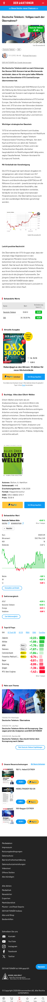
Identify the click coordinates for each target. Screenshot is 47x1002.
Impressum (7, 847)
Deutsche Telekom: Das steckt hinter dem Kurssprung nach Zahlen (20, 740)
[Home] (27, 999)
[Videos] (4, 999)
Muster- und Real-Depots (13, 906)
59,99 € (21, 821)
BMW (4, 645)
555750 (5, 523)
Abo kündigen (8, 876)
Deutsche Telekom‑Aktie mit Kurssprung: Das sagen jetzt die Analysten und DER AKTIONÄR (22, 729)
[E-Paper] (19, 999)
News (23, 645)
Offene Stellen (8, 872)
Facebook (12, 951)
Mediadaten (7, 843)
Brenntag (5, 664)
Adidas (4, 641)
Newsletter (7, 894)
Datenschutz (7, 855)
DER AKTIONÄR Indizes (12, 911)
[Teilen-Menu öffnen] (35, 999)
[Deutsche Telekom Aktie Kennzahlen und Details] (23, 560)
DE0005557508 (16, 523)
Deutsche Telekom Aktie (11, 520)
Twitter (11, 956)
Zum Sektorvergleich (11, 616)
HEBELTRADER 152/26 (25, 788)
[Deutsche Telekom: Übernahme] (23, 701)
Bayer (4, 660)
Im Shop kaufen (34, 377)
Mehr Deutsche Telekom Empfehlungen (30, 747)
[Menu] (43, 3)
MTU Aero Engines (9, 671)
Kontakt (11, 936)
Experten (6, 898)
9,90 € (21, 802)
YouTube (12, 941)
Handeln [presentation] (41, 966)
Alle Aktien (7, 886)
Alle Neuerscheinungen (38, 764)
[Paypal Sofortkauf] (12, 505)
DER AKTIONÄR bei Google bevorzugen (16, 63)
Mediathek (6, 890)
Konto (23, 385)
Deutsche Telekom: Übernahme (16, 720)
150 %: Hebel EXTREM (25, 769)
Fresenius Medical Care (10, 656)
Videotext (6, 868)
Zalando (5, 637)
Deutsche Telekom (8, 50)
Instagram (12, 946)
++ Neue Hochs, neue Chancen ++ (23, 8)
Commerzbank (7, 652)
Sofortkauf (17, 377)
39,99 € (21, 782)
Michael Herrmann (29, 55)
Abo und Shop (8, 915)
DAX (19, 50)
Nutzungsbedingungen (12, 851)
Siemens (5, 649)
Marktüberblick (8, 902)
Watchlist (9, 528)
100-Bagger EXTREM (25, 808)
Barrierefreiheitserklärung (13, 860)
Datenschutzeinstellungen (13, 864)
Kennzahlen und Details (12, 588)
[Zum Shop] (12, 999)
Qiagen (4, 667)
